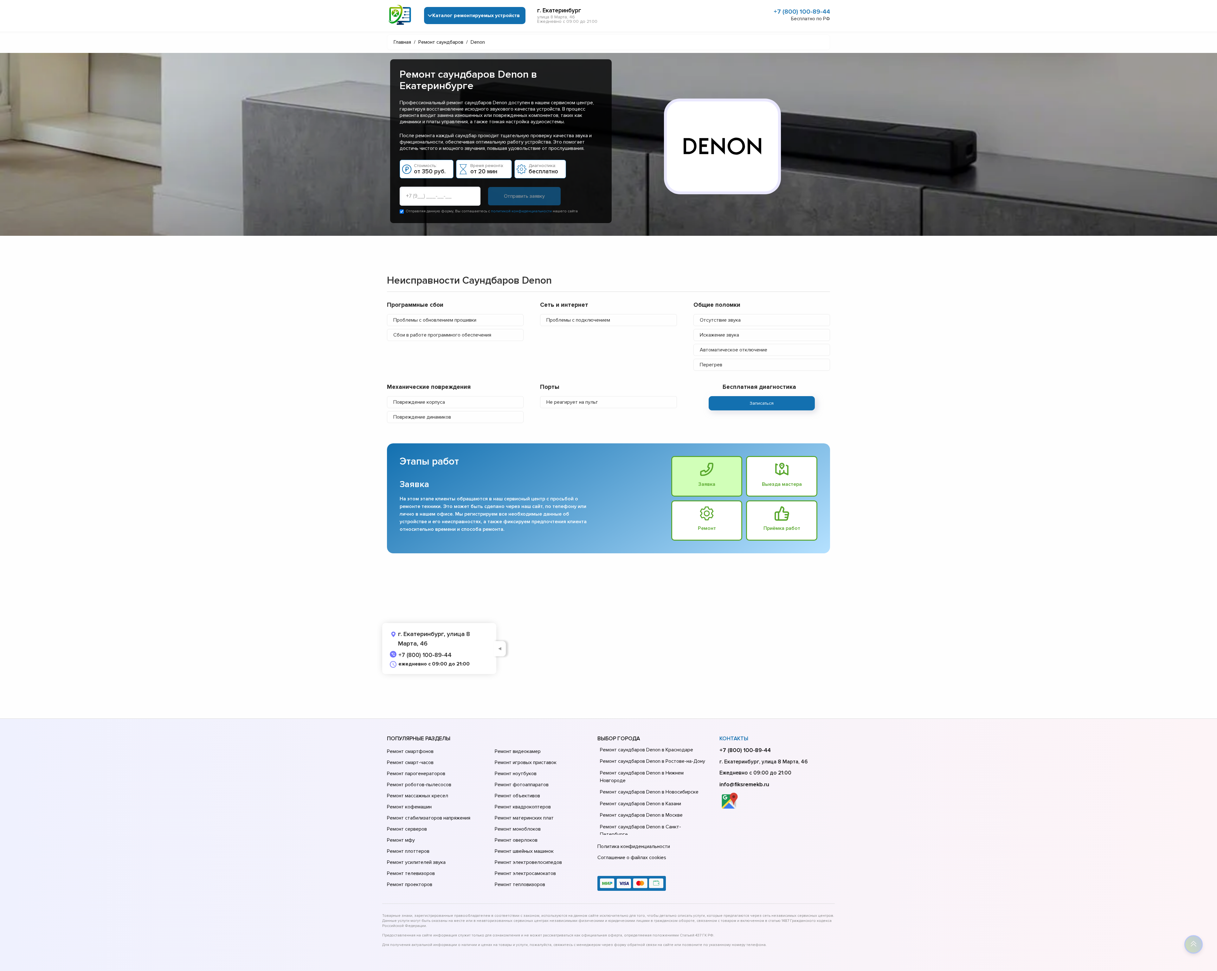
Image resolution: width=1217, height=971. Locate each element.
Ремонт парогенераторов (416, 773)
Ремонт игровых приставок (526, 762)
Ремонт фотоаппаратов (522, 784)
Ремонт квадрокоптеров (523, 807)
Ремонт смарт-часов (410, 762)
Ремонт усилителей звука (416, 862)
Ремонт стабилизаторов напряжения (428, 818)
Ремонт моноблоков (518, 829)
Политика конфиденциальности (633, 846)
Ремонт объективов (517, 796)
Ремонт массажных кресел (417, 796)
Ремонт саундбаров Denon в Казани (640, 804)
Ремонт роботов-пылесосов (419, 784)
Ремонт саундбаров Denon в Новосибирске (649, 792)
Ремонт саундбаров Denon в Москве (641, 815)
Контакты (733, 738)
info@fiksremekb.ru (744, 784)
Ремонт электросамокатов (525, 873)
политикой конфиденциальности (521, 211)
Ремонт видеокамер (518, 751)
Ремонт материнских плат (524, 818)
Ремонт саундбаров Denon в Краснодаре (646, 750)
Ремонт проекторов (409, 884)
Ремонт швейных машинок (524, 851)
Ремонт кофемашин (409, 807)
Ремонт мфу (401, 840)
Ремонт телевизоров (411, 873)
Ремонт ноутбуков (516, 773)
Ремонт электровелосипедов (528, 862)
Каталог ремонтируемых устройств (476, 15)
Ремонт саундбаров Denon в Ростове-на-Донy (652, 761)
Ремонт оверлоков (516, 840)
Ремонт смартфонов (410, 751)
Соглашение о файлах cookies (631, 857)
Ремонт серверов (407, 829)
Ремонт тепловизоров (520, 884)
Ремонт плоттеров (408, 851)
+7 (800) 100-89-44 (802, 12)
